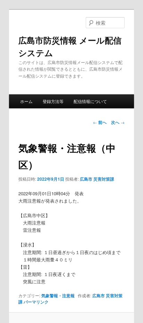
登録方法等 (53, 101)
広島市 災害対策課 (97, 179)
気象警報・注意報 (58, 295)
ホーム (26, 101)
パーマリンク (36, 302)
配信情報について (90, 101)
